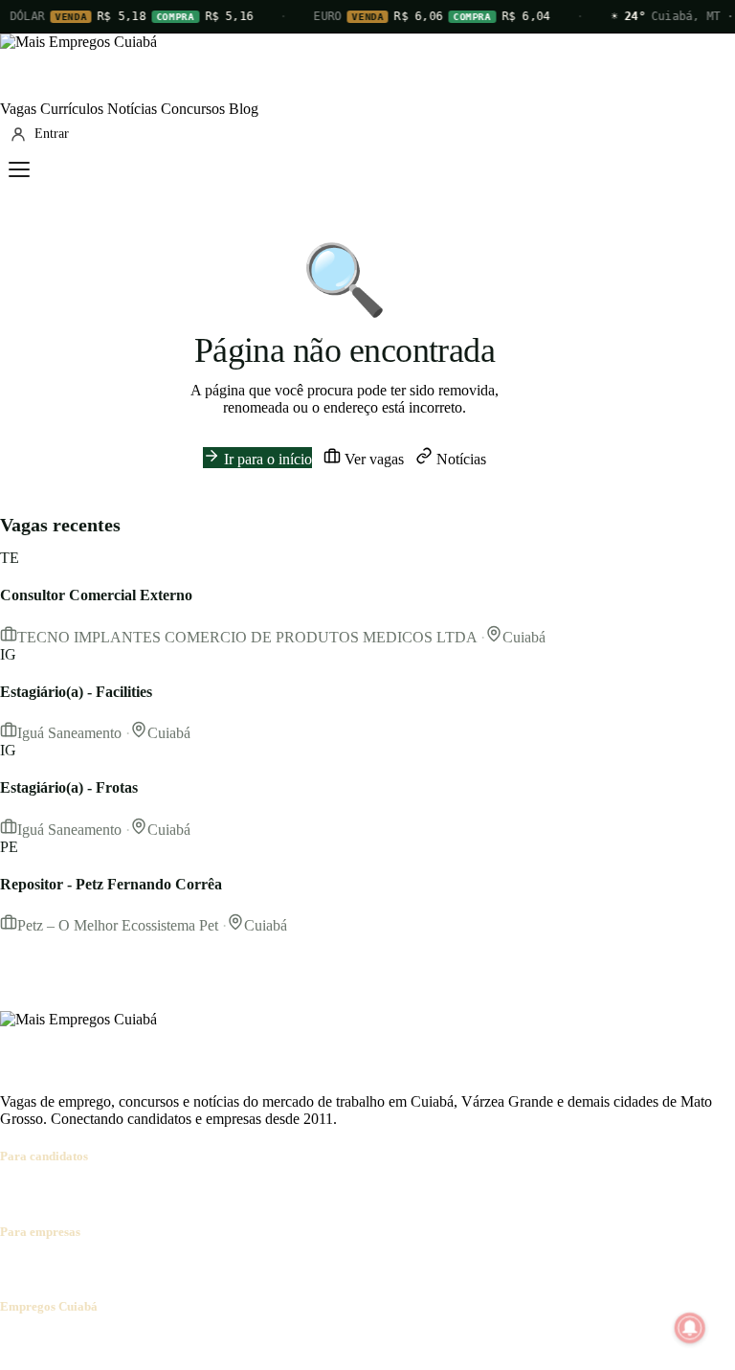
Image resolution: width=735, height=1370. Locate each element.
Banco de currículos (153, 1269)
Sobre (17, 1344)
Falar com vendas (368, 1269)
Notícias (132, 109)
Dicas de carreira (458, 1193)
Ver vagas (372, 459)
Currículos (71, 109)
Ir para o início (266, 459)
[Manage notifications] (690, 1328)
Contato (117, 1344)
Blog (243, 109)
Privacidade (271, 1344)
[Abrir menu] (19, 169)
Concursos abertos (237, 1193)
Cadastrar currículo (120, 1193)
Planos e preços (264, 1269)
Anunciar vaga (44, 1269)
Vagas (18, 109)
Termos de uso (189, 1344)
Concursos (193, 109)
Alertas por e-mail (350, 1193)
